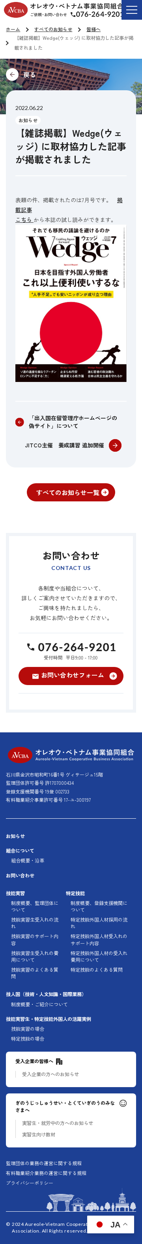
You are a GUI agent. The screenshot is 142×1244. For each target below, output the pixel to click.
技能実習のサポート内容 (34, 939)
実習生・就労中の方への (57, 1123)
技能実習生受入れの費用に (34, 956)
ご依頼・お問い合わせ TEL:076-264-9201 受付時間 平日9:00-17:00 (103, 15)
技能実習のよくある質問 (34, 973)
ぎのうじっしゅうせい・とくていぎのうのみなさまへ (65, 1106)
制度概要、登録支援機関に (99, 906)
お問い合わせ (20, 875)
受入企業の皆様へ (34, 1061)
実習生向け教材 (38, 1134)
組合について (20, 850)
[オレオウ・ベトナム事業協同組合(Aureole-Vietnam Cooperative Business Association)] (63, 10)
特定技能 (75, 893)
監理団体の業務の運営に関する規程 (44, 1163)
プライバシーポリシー (29, 1183)
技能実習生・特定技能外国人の (48, 1019)
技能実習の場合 (27, 1029)
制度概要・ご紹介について (39, 1004)
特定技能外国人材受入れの (99, 939)
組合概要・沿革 (27, 860)
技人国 (46, 994)
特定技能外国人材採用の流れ (99, 923)
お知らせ (28, 120)
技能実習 (15, 893)
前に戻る (71, 74)
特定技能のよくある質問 (97, 970)
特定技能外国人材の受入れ (99, 956)
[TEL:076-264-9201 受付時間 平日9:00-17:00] (70, 651)
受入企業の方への (50, 1074)
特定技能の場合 (27, 1038)
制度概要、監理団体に (34, 906)
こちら (24, 219)
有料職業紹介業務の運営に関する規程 (46, 1173)
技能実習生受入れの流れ (34, 923)
